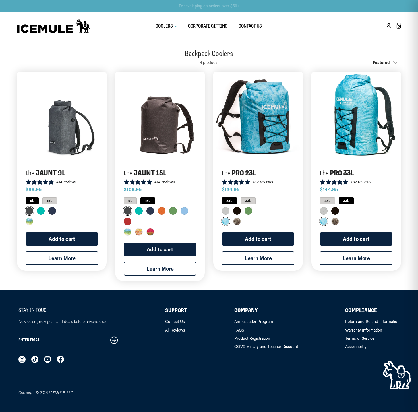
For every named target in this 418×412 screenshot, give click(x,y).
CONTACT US (250, 25)
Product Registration (252, 338)
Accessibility (356, 346)
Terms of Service (359, 338)
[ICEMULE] (53, 26)
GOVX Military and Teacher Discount (266, 346)
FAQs (239, 330)
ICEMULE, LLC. (61, 392)
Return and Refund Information (372, 321)
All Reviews (175, 330)
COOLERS (165, 25)
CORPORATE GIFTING (207, 25)
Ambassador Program (253, 321)
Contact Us (175, 321)
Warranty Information (363, 330)
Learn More (62, 258)
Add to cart (62, 238)
